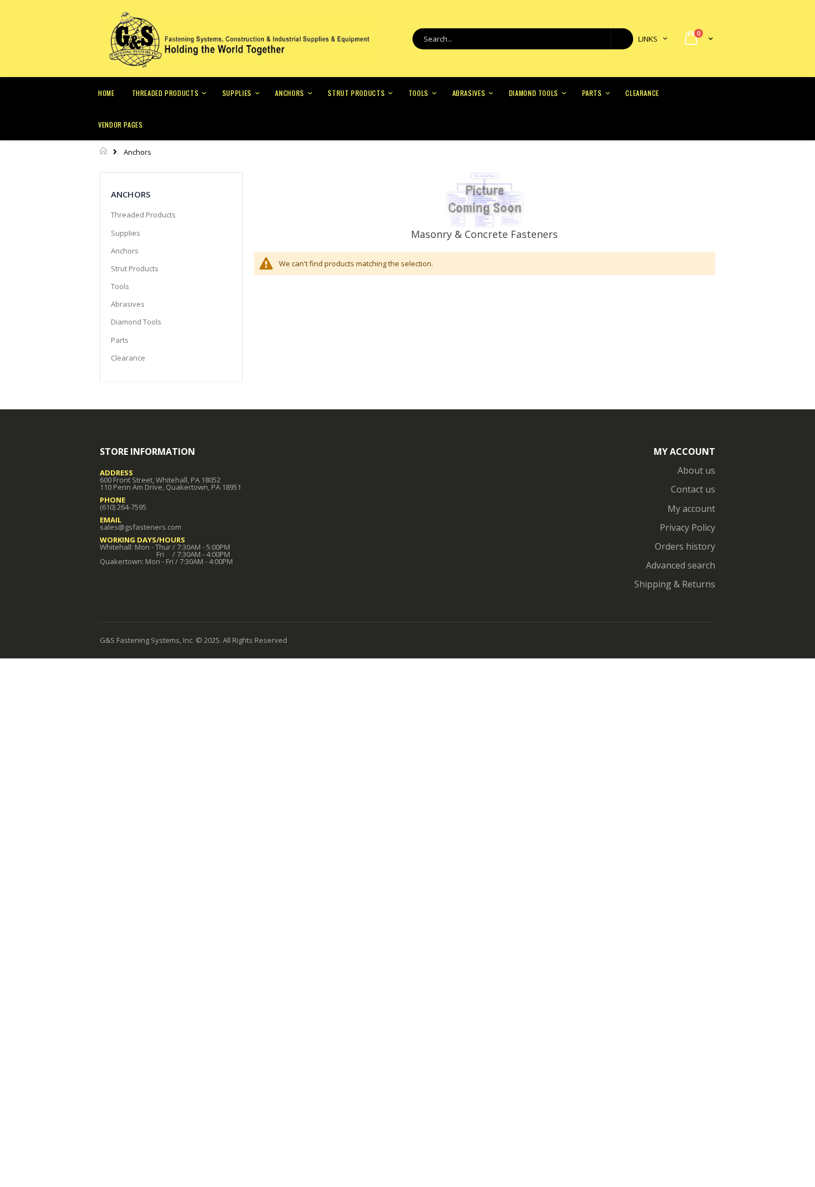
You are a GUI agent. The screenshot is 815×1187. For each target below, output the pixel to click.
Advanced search (680, 565)
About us (696, 470)
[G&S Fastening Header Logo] (238, 39)
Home (104, 151)
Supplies (125, 233)
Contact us (693, 489)
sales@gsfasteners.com (140, 527)
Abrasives (128, 304)
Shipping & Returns (674, 584)
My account (691, 509)
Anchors (125, 251)
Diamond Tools (136, 322)
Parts (120, 340)
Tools (120, 286)
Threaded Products (143, 215)
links (648, 39)
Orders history (685, 546)
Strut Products (135, 268)
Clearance (128, 358)
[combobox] (523, 39)
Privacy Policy (687, 527)
